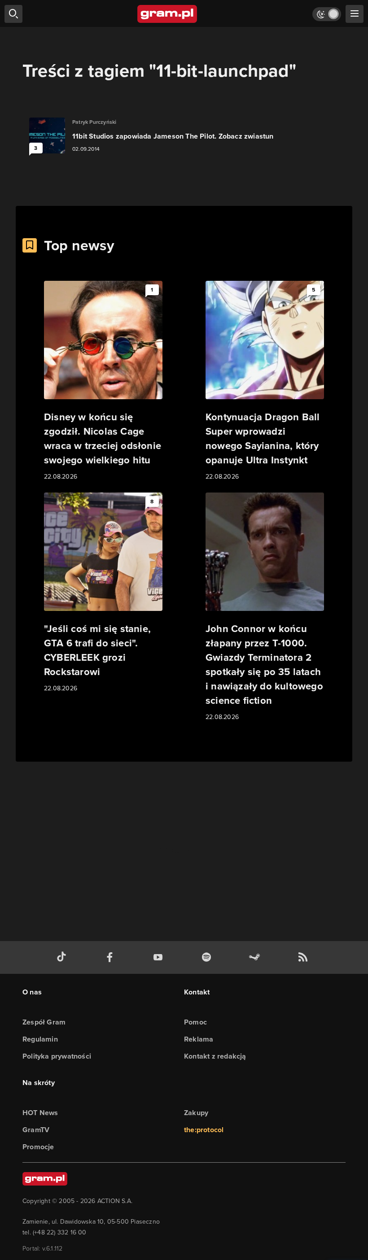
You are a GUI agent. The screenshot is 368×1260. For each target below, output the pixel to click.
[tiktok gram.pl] (63, 957)
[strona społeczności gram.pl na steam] (256, 957)
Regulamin (40, 1039)
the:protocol (203, 1130)
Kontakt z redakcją (215, 1056)
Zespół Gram (44, 1022)
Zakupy (196, 1112)
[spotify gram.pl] (208, 957)
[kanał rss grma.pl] (305, 957)
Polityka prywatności (56, 1056)
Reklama (198, 1039)
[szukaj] (13, 14)
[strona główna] (167, 14)
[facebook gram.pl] (112, 957)
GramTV (35, 1130)
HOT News (40, 1112)
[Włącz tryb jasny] (326, 14)
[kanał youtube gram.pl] (160, 957)
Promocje (38, 1147)
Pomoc (195, 1022)
